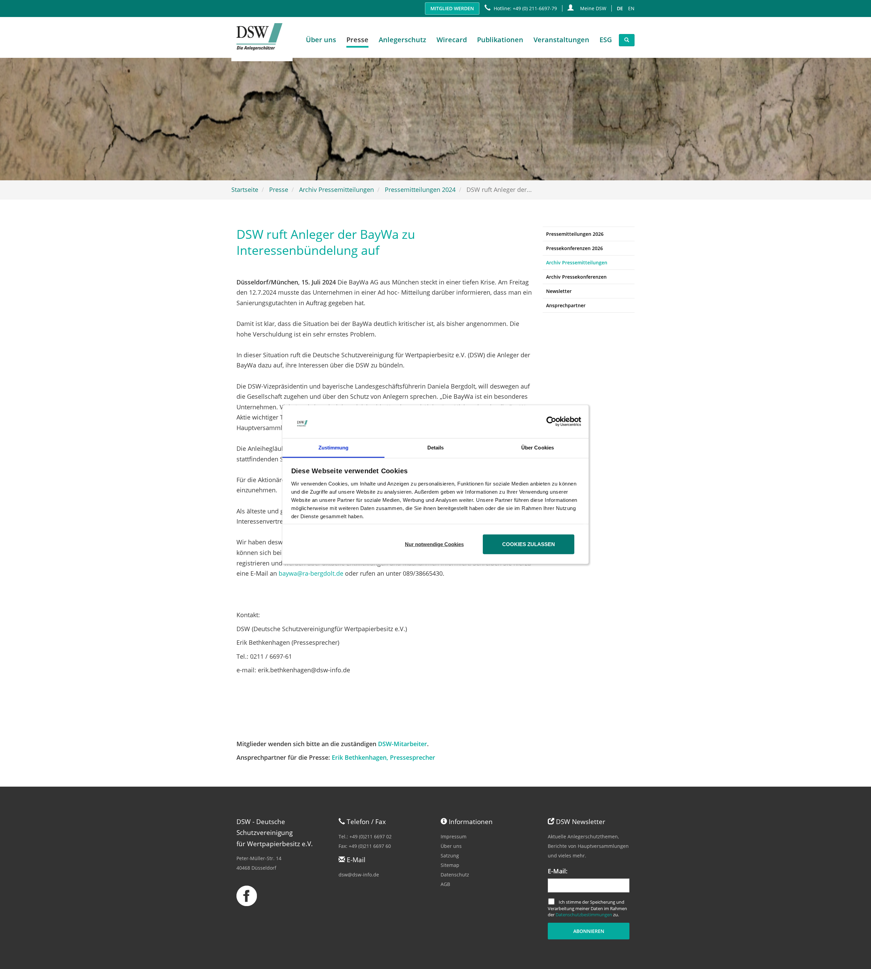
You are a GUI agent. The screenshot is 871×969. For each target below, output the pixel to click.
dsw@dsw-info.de (359, 874)
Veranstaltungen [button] (561, 39)
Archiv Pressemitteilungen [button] (576, 262)
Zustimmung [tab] (333, 447)
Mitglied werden (452, 8)
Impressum (453, 836)
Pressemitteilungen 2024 (420, 189)
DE (620, 8)
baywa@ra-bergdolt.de (311, 573)
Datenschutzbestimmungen (584, 914)
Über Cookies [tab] (537, 447)
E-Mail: (558, 871)
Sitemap (450, 865)
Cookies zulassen (528, 544)
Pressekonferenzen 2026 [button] (574, 248)
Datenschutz (455, 874)
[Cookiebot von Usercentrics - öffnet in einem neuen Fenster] (551, 421)
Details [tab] (435, 447)
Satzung (450, 855)
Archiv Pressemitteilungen (336, 189)
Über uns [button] (321, 39)
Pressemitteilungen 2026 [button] (575, 234)
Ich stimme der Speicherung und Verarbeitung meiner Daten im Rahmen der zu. (587, 908)
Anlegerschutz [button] (402, 39)
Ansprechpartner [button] (566, 305)
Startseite (244, 189)
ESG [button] (605, 39)
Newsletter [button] (559, 291)
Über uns (451, 846)
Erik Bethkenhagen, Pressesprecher (383, 757)
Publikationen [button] (500, 39)
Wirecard (452, 39)
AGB (445, 884)
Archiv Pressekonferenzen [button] (576, 277)
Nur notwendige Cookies (434, 544)
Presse (278, 189)
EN (631, 8)
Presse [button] (357, 39)
